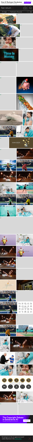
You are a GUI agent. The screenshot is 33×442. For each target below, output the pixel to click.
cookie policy (18, 439)
